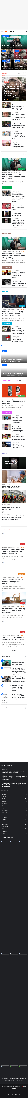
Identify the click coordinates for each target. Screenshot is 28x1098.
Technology (5, 831)
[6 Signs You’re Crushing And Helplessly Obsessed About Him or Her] (6, 143)
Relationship (5, 36)
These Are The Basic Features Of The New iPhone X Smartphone (18, 437)
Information (5, 810)
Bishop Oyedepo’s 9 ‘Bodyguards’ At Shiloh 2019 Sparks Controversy (18, 696)
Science (4, 828)
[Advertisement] (14, 14)
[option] (14, 52)
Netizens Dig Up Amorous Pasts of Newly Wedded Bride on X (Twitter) (12, 46)
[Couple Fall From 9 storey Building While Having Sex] (5, 1009)
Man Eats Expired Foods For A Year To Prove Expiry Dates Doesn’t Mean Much (18, 107)
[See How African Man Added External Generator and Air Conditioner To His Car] (5, 1068)
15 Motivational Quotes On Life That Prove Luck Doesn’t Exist (13, 639)
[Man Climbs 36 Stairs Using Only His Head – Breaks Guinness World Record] (6, 687)
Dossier (17, 61)
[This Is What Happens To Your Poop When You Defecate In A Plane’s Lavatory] (14, 370)
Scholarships (5, 826)
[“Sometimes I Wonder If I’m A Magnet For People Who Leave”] (6, 338)
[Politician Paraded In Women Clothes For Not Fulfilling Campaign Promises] (23, 955)
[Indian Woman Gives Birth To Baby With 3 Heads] (20, 54)
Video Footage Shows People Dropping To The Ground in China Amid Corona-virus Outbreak (18, 223)
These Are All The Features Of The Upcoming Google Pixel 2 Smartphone (17, 429)
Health (3, 808)
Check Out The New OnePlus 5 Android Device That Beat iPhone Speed (18, 419)
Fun (3, 805)
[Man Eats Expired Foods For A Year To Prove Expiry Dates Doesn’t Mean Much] (6, 105)
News (4, 50)
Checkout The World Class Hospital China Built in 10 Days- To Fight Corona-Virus (13, 507)
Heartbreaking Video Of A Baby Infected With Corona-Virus (11, 487)
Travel (3, 346)
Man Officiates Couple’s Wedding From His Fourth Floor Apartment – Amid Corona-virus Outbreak (18, 197)
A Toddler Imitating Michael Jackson (7, 68)
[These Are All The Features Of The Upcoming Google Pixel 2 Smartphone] (6, 427)
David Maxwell (8, 97)
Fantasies (4, 803)
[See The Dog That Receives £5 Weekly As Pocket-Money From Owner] (6, 124)
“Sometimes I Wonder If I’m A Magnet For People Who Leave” (18, 339)
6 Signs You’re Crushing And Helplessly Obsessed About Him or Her (18, 145)
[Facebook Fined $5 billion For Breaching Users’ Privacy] (6, 444)
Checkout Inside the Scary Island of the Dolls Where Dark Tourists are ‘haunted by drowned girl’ (19, 670)
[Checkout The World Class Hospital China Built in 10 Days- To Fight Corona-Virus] (14, 496)
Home (12, 1091)
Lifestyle (4, 819)
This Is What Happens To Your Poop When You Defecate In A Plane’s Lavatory (12, 375)
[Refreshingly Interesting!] (10, 31)
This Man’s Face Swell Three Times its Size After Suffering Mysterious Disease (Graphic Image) (13, 517)
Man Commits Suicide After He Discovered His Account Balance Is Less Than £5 (18, 117)
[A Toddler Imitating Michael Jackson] (7, 64)
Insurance (4, 812)
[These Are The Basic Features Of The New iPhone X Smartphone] (6, 436)
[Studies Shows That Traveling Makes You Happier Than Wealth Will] (14, 356)
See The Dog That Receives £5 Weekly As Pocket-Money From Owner (18, 126)
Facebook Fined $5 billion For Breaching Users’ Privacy (18, 445)
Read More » (7, 188)
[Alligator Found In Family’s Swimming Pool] (14, 1068)
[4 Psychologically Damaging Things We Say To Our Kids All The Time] (6, 133)
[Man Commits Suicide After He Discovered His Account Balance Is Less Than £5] (6, 114)
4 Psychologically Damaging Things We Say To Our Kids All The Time (19, 136)
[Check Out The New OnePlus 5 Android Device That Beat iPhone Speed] (6, 417)
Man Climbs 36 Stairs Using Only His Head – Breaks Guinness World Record (12, 314)
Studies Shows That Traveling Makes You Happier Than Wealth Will (13, 360)
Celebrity (4, 796)
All (15, 73)
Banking (4, 794)
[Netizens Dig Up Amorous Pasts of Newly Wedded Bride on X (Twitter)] (14, 42)
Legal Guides (5, 817)
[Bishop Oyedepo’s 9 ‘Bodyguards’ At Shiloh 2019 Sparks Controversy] (6, 698)
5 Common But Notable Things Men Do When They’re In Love (19, 283)
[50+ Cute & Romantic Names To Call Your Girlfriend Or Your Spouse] (6, 272)
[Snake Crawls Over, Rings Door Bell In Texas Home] (23, 1068)
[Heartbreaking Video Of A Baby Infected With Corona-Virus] (14, 476)
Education (4, 801)
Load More (14, 650)
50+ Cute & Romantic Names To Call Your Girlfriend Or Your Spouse (18, 274)
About (15, 1091)
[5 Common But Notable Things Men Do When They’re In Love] (6, 282)
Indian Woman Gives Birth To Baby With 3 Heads (19, 58)
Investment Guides (6, 815)
